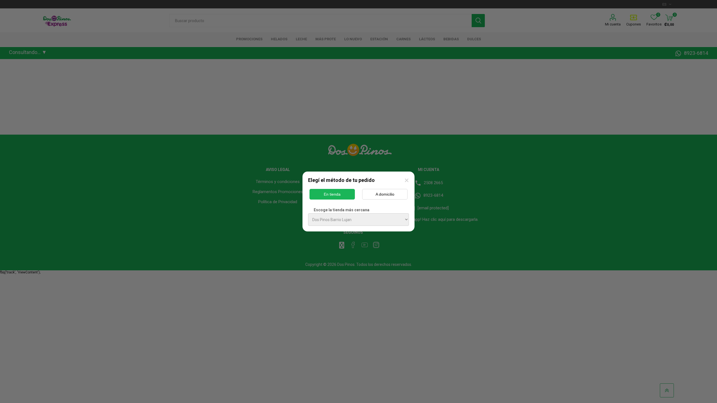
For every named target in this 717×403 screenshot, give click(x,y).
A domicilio (385, 194)
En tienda (332, 194)
